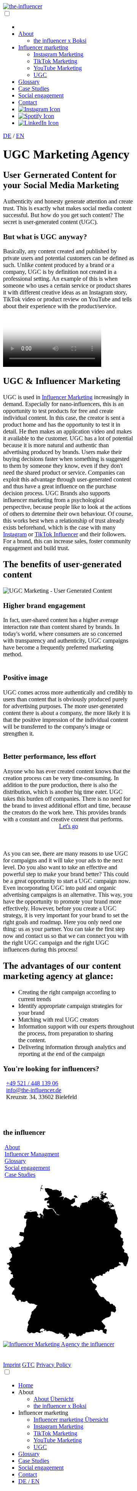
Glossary (29, 81)
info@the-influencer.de (33, 1090)
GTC (28, 1364)
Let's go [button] (68, 826)
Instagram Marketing (58, 54)
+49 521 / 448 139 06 (32, 1083)
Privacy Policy (53, 1364)
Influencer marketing (43, 47)
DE (7, 136)
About (25, 33)
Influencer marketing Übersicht (70, 1419)
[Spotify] (36, 116)
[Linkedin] (38, 123)
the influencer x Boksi (59, 40)
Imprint (12, 1364)
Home (25, 1385)
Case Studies (33, 88)
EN (20, 136)
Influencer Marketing (67, 397)
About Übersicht (53, 1399)
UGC (40, 75)
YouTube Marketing (57, 68)
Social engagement (41, 95)
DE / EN (29, 1481)
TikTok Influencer (56, 534)
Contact (27, 102)
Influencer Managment (32, 1154)
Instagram (15, 534)
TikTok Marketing (55, 61)
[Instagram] (39, 109)
